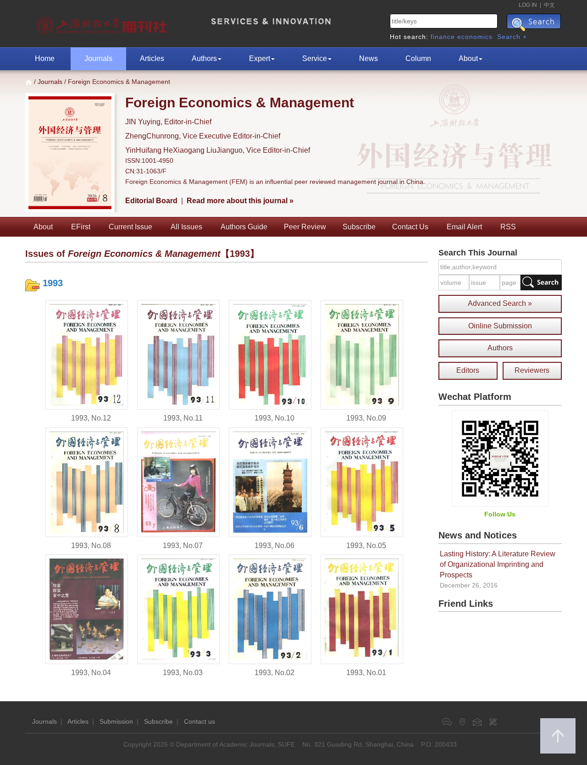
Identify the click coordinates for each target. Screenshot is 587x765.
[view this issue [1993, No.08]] (86, 481)
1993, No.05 (366, 545)
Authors (204, 58)
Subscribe (359, 227)
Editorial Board (151, 201)
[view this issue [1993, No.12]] (86, 354)
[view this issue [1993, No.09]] (362, 354)
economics (475, 36)
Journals (98, 58)
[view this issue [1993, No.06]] (270, 481)
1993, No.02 (274, 672)
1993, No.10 (274, 418)
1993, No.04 (91, 672)
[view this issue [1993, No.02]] (270, 609)
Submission (116, 721)
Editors (467, 370)
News (368, 58)
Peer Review (305, 227)
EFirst (80, 227)
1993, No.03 (183, 672)
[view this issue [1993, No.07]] (178, 481)
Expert (259, 58)
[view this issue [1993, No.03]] (178, 609)
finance (443, 36)
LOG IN (528, 5)
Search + (512, 36)
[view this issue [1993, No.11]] (178, 354)
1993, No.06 (274, 545)
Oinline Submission (500, 326)
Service (314, 58)
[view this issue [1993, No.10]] (270, 354)
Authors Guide (244, 227)
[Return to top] (558, 736)
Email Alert (464, 227)
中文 (549, 5)
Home (45, 58)
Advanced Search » (500, 303)
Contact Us (410, 227)
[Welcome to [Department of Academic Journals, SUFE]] (103, 23)
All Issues (186, 227)
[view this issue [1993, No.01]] (362, 609)
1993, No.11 (183, 418)
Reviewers (532, 370)
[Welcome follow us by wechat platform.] (500, 458)
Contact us (199, 721)
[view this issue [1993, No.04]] (86, 609)
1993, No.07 (183, 545)
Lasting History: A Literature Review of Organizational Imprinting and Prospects (497, 564)
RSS (508, 227)
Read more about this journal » (240, 201)
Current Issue (130, 227)
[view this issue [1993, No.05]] (362, 481)
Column (418, 58)
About (468, 58)
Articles (152, 58)
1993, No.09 (366, 418)
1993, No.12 (91, 418)
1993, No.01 (366, 672)
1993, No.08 (91, 545)
